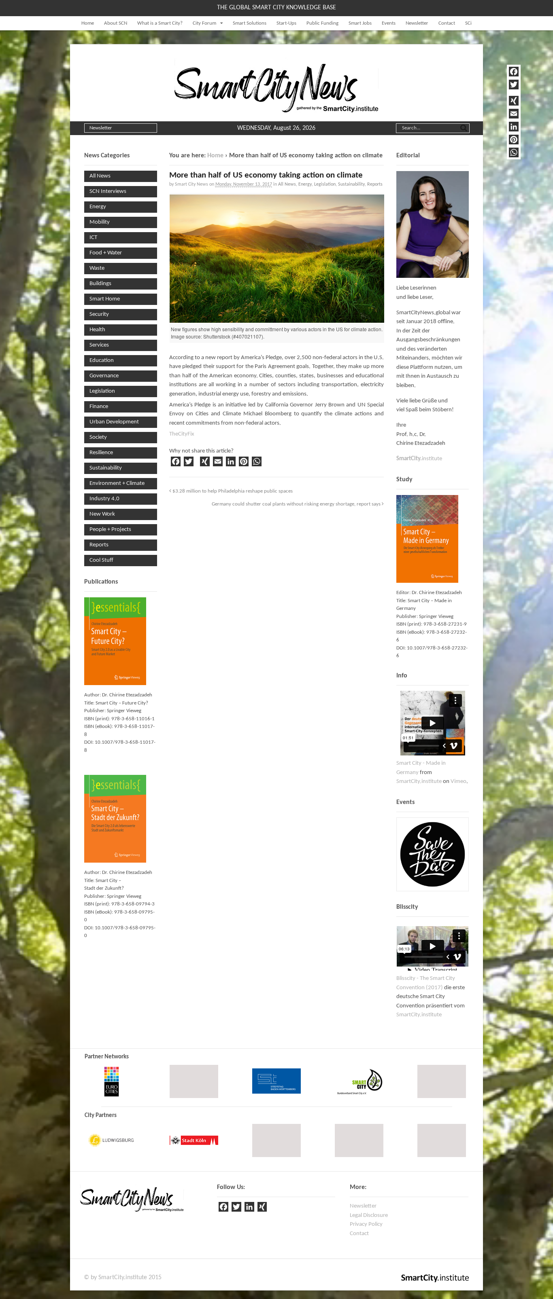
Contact (446, 23)
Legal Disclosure (369, 1215)
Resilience (101, 453)
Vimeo (458, 782)
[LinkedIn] (513, 126)
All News (287, 184)
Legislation (325, 184)
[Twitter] (513, 84)
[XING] (513, 100)
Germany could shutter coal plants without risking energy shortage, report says (297, 504)
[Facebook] (513, 71)
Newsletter (417, 23)
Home (87, 23)
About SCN (115, 23)
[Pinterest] (513, 139)
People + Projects (110, 530)
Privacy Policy (366, 1224)
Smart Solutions (249, 23)
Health (97, 330)
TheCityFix (181, 434)
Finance (98, 407)
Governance (104, 376)
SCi (468, 23)
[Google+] (513, 92)
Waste (96, 268)
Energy (305, 184)
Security (99, 314)
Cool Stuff (101, 560)
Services (99, 345)
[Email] (513, 113)
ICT (93, 238)
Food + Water (105, 253)
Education (101, 361)
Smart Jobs (360, 23)
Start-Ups (286, 23)
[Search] (463, 127)
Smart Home (104, 299)
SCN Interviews (107, 191)
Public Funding (322, 23)
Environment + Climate (117, 483)
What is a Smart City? (160, 23)
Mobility (99, 222)
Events (389, 23)
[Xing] (262, 1208)
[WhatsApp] (513, 152)
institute (419, 459)
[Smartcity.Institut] (276, 109)
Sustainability (351, 184)
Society (98, 437)
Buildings (100, 284)
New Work (102, 514)
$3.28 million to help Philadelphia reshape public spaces (232, 491)
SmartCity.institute (419, 782)
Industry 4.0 (104, 499)
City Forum (204, 23)
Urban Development (114, 422)
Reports (375, 184)
